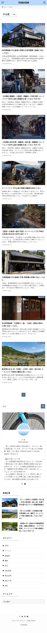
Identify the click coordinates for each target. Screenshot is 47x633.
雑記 (6, 585)
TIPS (6, 545)
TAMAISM (23, 2)
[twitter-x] (22, 484)
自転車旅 (8, 570)
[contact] (25, 484)
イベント (8, 550)
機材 (6, 560)
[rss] (25, 616)
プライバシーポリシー (18, 621)
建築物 (7, 555)
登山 (6, 565)
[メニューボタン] (2, 2)
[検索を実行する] (43, 406)
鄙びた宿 (8, 580)
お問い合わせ (31, 621)
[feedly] (22, 616)
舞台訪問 (8, 575)
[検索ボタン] (44, 2)
